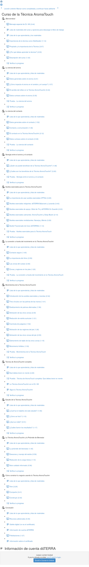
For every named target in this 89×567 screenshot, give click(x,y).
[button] (1, 2)
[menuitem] (1, 5)
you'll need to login (54, 557)
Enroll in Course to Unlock (44, 560)
